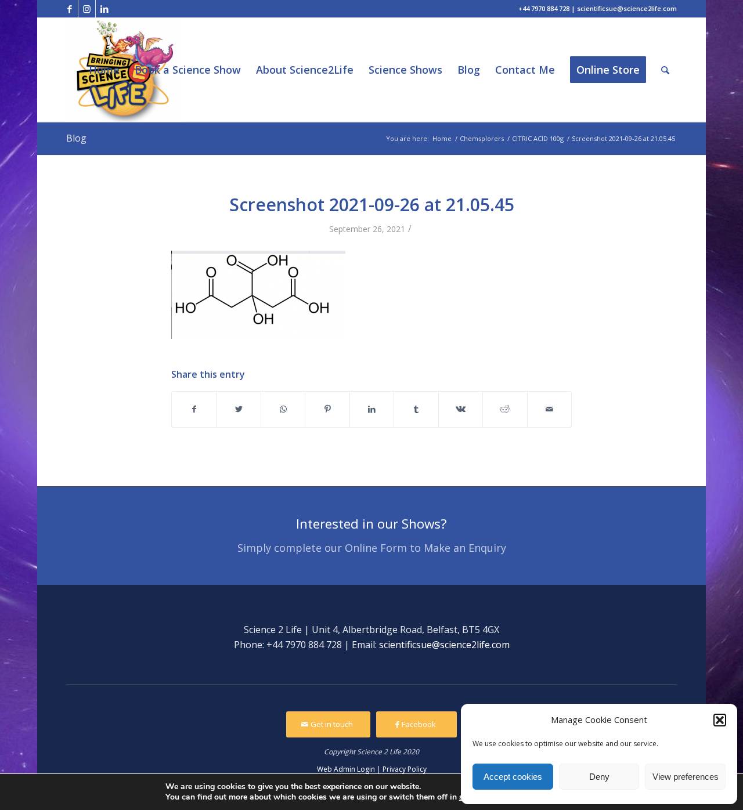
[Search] (665, 70)
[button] (720, 720)
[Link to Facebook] (69, 8)
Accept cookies (513, 777)
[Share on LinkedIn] (372, 409)
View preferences (685, 777)
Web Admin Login (346, 769)
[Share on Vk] (460, 409)
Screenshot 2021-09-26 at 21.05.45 (371, 204)
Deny (599, 777)
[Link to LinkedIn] (104, 8)
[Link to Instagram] (86, 8)
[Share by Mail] (550, 409)
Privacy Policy (405, 769)
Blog (76, 138)
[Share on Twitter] (238, 409)
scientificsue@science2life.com (444, 644)
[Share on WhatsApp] (283, 409)
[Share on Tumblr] (416, 409)
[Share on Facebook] (194, 409)
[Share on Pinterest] (327, 409)
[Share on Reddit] (504, 409)
